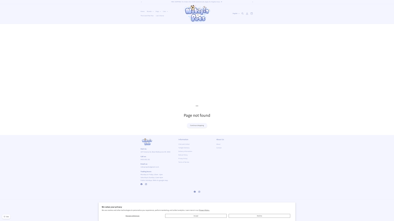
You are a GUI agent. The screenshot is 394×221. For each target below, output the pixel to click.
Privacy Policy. (204, 210)
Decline (259, 216)
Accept (196, 216)
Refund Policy (183, 155)
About (218, 144)
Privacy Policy (182, 158)
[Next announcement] (252, 2)
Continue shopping (197, 125)
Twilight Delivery (183, 148)
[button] (150, 11)
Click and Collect (184, 144)
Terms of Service (183, 162)
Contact (219, 148)
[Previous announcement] (141, 2)
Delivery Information (185, 151)
